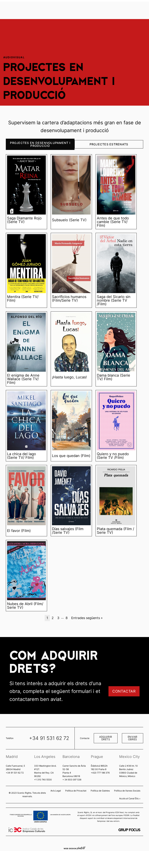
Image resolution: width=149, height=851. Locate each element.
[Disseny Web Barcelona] (74, 847)
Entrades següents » (87, 618)
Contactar (124, 691)
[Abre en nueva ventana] (129, 830)
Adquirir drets (105, 738)
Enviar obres (132, 738)
